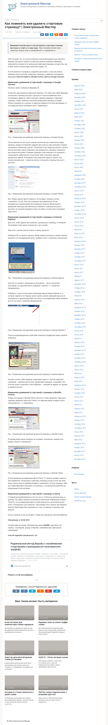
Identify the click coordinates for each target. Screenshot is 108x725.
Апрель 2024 (79, 86)
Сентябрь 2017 (80, 261)
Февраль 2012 (80, 444)
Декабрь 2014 (80, 350)
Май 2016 (78, 296)
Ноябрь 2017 (79, 253)
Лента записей (80, 493)
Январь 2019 (79, 202)
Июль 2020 (78, 164)
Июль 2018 (78, 222)
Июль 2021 (78, 144)
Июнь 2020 (78, 167)
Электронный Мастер (35, 3)
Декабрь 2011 (80, 451)
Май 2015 (78, 339)
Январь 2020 (79, 179)
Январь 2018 (79, 245)
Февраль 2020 (80, 175)
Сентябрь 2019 (80, 187)
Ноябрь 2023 (79, 101)
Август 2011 (79, 455)
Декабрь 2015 (80, 315)
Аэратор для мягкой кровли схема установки (18, 658)
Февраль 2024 (80, 94)
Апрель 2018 (79, 234)
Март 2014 (78, 381)
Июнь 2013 (78, 401)
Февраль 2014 (80, 385)
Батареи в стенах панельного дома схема (19, 693)
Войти (76, 489)
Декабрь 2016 (80, 284)
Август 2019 (79, 191)
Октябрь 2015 (79, 323)
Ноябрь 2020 (79, 148)
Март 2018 (78, 237)
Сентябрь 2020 (80, 156)
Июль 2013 (78, 397)
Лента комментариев (82, 497)
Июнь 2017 (78, 272)
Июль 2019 (78, 195)
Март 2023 (78, 117)
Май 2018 (78, 230)
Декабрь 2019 (80, 183)
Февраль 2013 (80, 416)
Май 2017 (78, 276)
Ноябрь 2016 (79, 288)
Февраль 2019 (80, 199)
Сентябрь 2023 (80, 105)
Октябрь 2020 (79, 152)
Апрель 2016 (79, 300)
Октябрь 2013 (79, 393)
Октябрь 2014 (79, 358)
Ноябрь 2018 (79, 210)
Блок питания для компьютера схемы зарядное (19, 623)
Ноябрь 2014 (79, 354)
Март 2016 (78, 304)
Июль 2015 (78, 331)
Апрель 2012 (79, 436)
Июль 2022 (78, 136)
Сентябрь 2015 (80, 327)
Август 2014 (79, 366)
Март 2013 (78, 412)
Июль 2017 (78, 269)
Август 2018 (79, 218)
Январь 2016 (79, 311)
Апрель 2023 (79, 113)
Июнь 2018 (78, 226)
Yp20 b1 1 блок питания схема (53, 657)
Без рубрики (26, 32)
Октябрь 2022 (79, 129)
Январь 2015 (79, 346)
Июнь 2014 (78, 370)
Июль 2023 (78, 109)
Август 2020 (79, 160)
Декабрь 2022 (80, 125)
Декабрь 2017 (80, 249)
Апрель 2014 (79, 377)
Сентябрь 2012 (80, 428)
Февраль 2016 (80, 307)
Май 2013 (78, 405)
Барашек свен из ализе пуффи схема (53, 623)
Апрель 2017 (79, 280)
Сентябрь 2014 (80, 362)
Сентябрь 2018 (80, 214)
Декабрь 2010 (80, 459)
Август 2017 (79, 265)
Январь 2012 (79, 447)
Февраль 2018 (80, 241)
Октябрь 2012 (79, 424)
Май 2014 (78, 374)
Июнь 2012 (78, 432)
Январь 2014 (79, 389)
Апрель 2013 (79, 409)
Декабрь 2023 (80, 97)
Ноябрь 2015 (79, 319)
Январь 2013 (79, 420)
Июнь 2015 (78, 335)
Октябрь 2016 (79, 292)
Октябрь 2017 (79, 257)
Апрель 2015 (79, 342)
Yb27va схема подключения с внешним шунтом (52, 693)
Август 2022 (79, 132)
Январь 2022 (79, 140)
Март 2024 (78, 90)
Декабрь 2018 (80, 206)
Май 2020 (78, 171)
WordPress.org (80, 501)
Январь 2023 (79, 121)
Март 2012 (78, 440)
